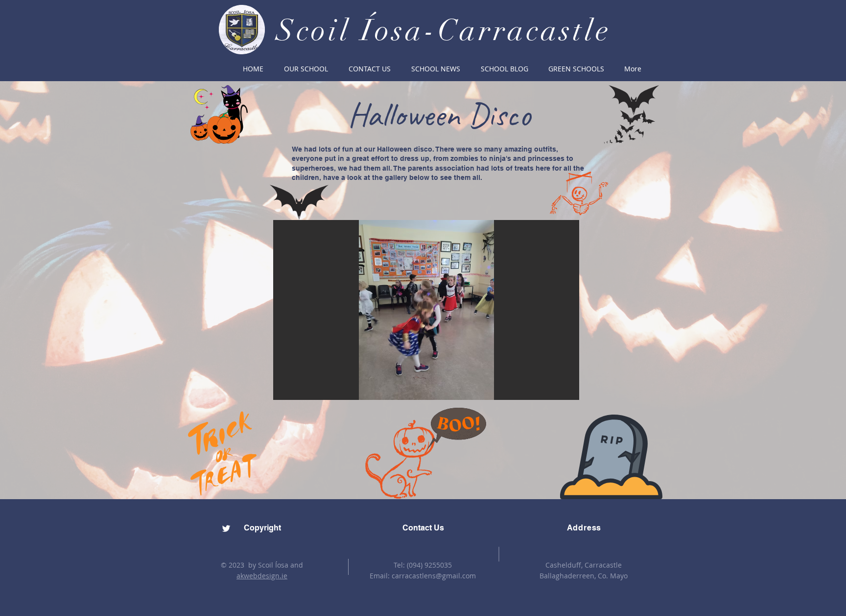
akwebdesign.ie (261, 575)
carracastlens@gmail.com (434, 575)
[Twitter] (226, 528)
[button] (306, 69)
